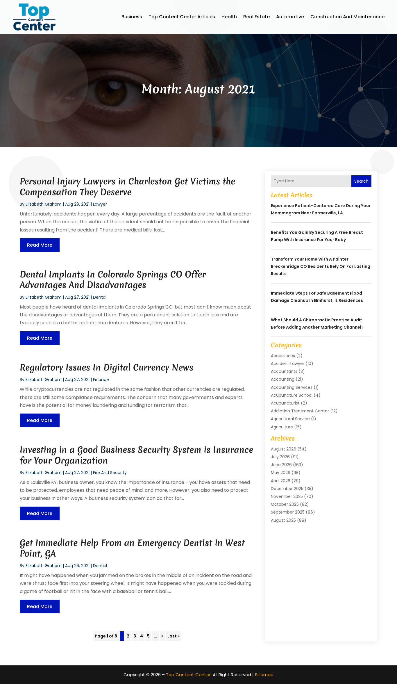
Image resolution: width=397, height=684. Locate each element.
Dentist (100, 566)
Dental (99, 297)
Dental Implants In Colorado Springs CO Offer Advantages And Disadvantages (113, 279)
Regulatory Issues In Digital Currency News (106, 367)
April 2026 (280, 481)
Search (361, 181)
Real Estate (256, 16)
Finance (101, 379)
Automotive (290, 16)
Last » (173, 636)
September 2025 (288, 512)
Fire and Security (110, 472)
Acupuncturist (285, 403)
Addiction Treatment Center (300, 411)
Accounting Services (291, 387)
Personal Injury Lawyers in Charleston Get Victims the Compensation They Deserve (127, 186)
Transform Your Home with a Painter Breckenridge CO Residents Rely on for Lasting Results (320, 266)
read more (39, 245)
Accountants (284, 371)
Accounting (282, 379)
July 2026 (280, 457)
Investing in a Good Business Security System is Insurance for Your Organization (136, 455)
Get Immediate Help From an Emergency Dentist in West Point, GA (132, 548)
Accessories (283, 356)
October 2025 (285, 504)
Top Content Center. (189, 674)
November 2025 (287, 496)
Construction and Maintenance (347, 16)
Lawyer (100, 204)
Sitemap (264, 674)
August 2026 (283, 449)
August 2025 (283, 520)
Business (131, 16)
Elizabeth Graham (44, 204)
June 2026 (281, 465)
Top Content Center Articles (182, 16)
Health (229, 16)
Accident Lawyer (287, 363)
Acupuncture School (291, 395)
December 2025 (287, 488)
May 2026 (280, 472)
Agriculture (282, 427)
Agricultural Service (290, 419)
